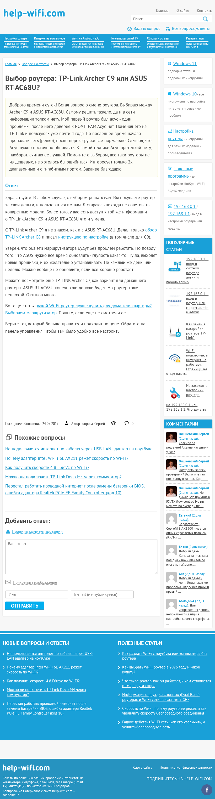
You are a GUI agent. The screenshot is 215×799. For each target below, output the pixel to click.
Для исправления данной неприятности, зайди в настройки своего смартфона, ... (188, 615)
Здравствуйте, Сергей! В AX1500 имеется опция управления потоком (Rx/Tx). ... (186, 531)
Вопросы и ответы (35, 64)
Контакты (204, 11)
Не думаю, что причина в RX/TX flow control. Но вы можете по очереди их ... (188, 499)
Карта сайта (142, 768)
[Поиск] (205, 19)
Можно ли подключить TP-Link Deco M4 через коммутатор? (63, 477)
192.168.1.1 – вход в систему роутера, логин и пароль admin (187, 271)
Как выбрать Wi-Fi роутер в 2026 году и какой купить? (161, 670)
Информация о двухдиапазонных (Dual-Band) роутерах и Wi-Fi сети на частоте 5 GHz (161, 697)
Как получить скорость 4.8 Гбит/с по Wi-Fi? (47, 468)
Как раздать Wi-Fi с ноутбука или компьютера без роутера (164, 656)
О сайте (182, 11)
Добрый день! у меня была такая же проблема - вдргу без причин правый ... (187, 585)
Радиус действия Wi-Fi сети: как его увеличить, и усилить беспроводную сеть (163, 725)
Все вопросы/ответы (191, 28)
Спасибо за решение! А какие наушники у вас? (187, 447)
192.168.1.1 (179, 214)
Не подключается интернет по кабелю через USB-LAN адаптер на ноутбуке (79, 449)
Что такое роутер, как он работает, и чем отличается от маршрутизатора (166, 684)
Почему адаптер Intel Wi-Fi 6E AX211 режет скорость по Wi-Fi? (66, 459)
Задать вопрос (147, 28)
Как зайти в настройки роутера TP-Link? (196, 331)
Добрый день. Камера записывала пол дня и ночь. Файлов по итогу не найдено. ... (187, 558)
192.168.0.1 (185, 207)
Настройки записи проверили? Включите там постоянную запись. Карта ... (187, 474)
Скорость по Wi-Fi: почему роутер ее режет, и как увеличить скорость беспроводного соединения (164, 711)
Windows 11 (185, 64)
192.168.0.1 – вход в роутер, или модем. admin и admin (197, 303)
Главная (162, 11)
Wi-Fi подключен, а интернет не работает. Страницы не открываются (187, 362)
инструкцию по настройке (83, 237)
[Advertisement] (81, 377)
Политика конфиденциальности (186, 768)
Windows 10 (185, 94)
